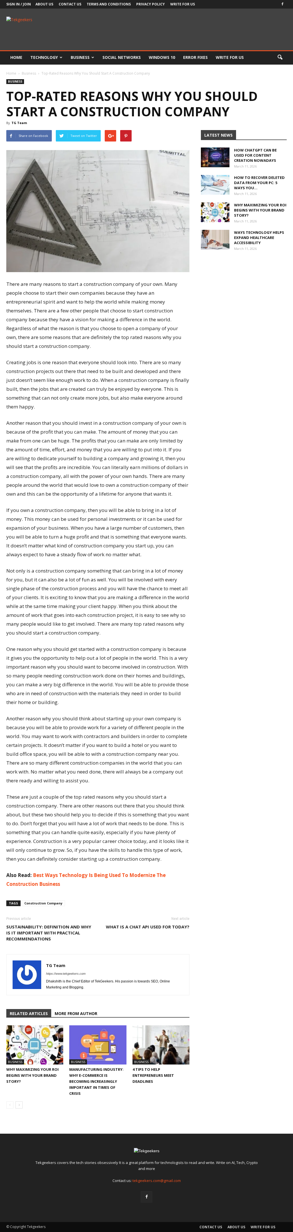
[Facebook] (282, 4)
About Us (44, 4)
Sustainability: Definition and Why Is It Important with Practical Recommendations (48, 933)
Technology (44, 57)
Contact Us (70, 4)
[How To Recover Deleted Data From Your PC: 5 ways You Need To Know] (215, 185)
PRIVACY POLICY (150, 4)
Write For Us (182, 4)
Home (16, 57)
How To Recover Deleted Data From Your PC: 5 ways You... (259, 182)
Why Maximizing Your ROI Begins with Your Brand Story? (32, 1075)
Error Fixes (195, 57)
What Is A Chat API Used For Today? (147, 927)
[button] (280, 57)
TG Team (19, 123)
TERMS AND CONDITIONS (109, 4)
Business (80, 57)
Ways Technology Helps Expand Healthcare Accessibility (259, 237)
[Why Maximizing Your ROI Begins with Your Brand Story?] (34, 1044)
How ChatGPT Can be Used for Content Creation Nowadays (255, 155)
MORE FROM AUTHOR (76, 1013)
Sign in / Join (18, 4)
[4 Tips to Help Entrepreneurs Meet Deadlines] (160, 1044)
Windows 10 (162, 57)
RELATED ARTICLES (29, 1013)
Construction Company (43, 903)
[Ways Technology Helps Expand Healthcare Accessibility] (215, 240)
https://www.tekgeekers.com (66, 973)
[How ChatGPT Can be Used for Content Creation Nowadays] (215, 157)
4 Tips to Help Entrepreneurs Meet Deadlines (153, 1075)
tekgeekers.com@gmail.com (156, 1180)
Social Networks (121, 57)
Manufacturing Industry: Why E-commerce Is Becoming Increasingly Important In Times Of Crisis (96, 1081)
